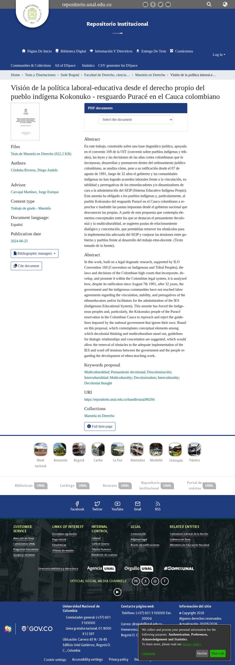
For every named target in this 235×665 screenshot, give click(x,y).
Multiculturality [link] (121, 378)
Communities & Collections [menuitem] (31, 65)
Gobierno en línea (180, 539)
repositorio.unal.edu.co (87, 4)
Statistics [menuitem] (88, 65)
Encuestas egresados (64, 534)
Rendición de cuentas (104, 555)
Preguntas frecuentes (25, 549)
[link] (41, 154)
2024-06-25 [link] (19, 241)
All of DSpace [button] (65, 65)
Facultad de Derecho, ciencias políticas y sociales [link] (107, 75)
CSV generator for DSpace (117, 65)
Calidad (96, 538)
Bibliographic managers (35, 253)
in (136, 581)
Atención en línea (23, 538)
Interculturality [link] (168, 378)
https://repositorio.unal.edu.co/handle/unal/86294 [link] (119, 399)
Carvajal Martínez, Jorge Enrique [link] (35, 192)
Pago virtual (59, 539)
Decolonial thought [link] (98, 383)
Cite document (28, 266)
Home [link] (15, 75)
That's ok (217, 653)
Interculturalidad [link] (96, 378)
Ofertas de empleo (63, 550)
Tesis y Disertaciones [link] (40, 75)
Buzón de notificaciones (145, 545)
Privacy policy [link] (118, 659)
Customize (148, 653)
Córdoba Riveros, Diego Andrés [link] (34, 170)
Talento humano (101, 549)
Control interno (100, 544)
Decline (202, 653)
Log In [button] (218, 55)
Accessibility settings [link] (87, 659)
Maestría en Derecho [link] (150, 75)
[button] (209, 4)
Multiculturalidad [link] (96, 372)
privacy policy (191, 644)
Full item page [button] (101, 426)
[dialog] (184, 642)
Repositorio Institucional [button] (117, 24)
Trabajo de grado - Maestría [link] (31, 208)
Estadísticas (59, 545)
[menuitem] (66, 65)
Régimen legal (139, 539)
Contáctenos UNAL (24, 544)
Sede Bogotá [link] (70, 75)
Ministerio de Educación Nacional (189, 545)
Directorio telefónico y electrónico (58, 568)
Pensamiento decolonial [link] (128, 372)
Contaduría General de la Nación (189, 534)
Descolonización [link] (159, 372)
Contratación (138, 534)
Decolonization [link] (145, 378)
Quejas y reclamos (24, 555)
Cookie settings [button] (55, 660)
